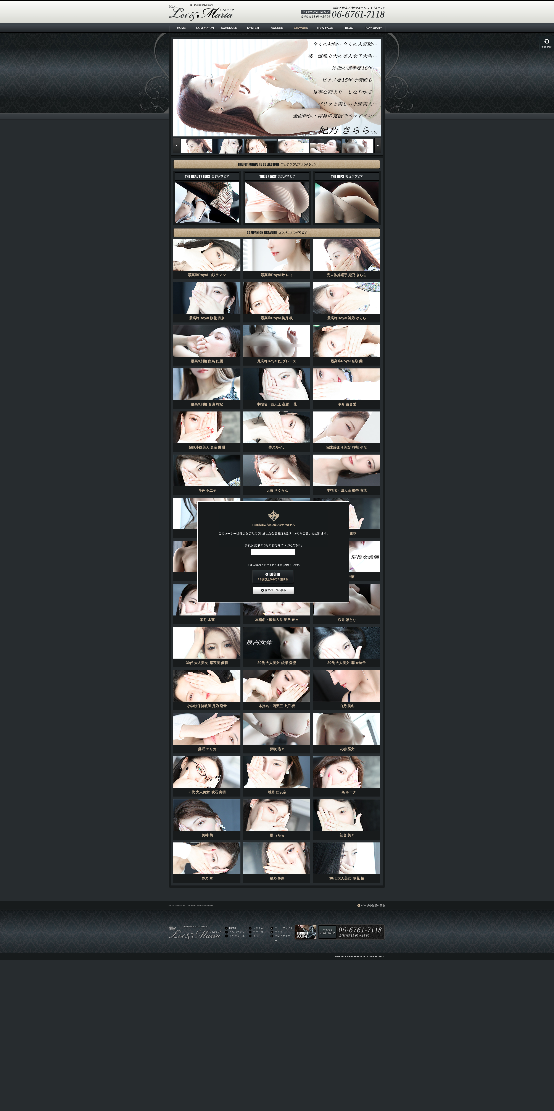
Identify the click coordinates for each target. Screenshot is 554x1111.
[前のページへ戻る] (273, 590)
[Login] (273, 577)
